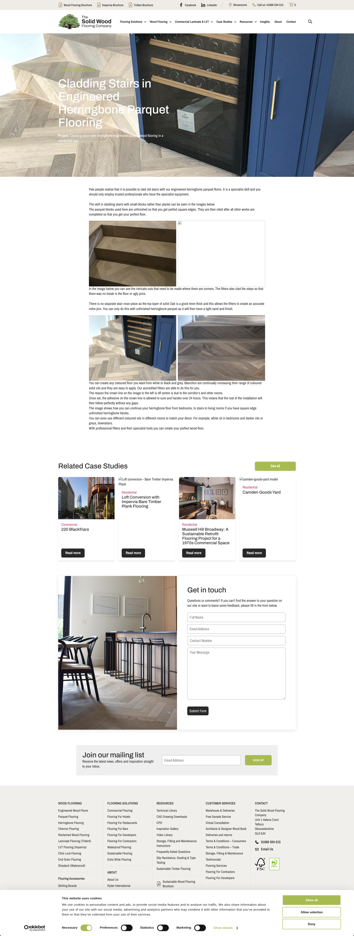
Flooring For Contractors (121, 841)
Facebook (190, 5)
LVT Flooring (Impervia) (72, 847)
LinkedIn (211, 5)
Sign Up (258, 760)
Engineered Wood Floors (73, 810)
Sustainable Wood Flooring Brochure (179, 883)
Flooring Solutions (131, 21)
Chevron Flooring (68, 828)
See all (275, 466)
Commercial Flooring (119, 810)
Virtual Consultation (217, 822)
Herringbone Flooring (71, 822)
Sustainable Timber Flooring (174, 868)
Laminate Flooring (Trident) (74, 841)
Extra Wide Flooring (119, 859)
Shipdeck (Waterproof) (71, 865)
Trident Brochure (143, 5)
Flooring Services (216, 865)
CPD (159, 822)
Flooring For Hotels (118, 816)
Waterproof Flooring (119, 847)
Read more (73, 553)
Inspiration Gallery (167, 828)
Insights (265, 21)
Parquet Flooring (68, 816)
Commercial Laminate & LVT (192, 21)
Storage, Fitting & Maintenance (224, 853)
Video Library (165, 835)
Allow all (311, 900)
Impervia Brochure (113, 5)
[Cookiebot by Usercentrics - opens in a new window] (35, 928)
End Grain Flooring (69, 859)
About (278, 21)
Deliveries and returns (219, 835)
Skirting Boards (67, 885)
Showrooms (240, 5)
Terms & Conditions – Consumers (226, 841)
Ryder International (118, 885)
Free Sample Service (218, 816)
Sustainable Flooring (119, 853)
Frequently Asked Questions (173, 851)
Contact (291, 21)
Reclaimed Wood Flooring (73, 835)
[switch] (127, 928)
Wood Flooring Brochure (78, 5)
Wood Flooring (159, 21)
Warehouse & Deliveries (220, 810)
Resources (246, 21)
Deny (311, 924)
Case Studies (224, 21)
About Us (112, 879)
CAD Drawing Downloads (172, 816)
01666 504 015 (275, 5)
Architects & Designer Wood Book (226, 828)
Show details (223, 928)
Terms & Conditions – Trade (222, 847)
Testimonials (213, 859)
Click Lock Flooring (69, 853)
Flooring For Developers (121, 835)
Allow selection (312, 912)
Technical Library (167, 810)
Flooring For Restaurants (122, 822)
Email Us (267, 849)
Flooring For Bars (117, 828)
